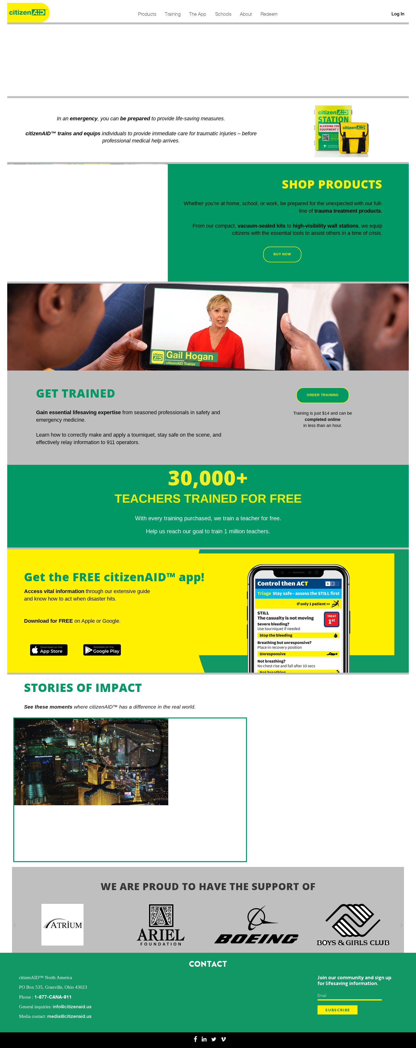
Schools (223, 14)
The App (198, 14)
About (246, 14)
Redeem (269, 14)
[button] (14, 924)
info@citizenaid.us (72, 1006)
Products (147, 14)
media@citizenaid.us (69, 1016)
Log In (397, 14)
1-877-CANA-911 (53, 997)
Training (173, 14)
